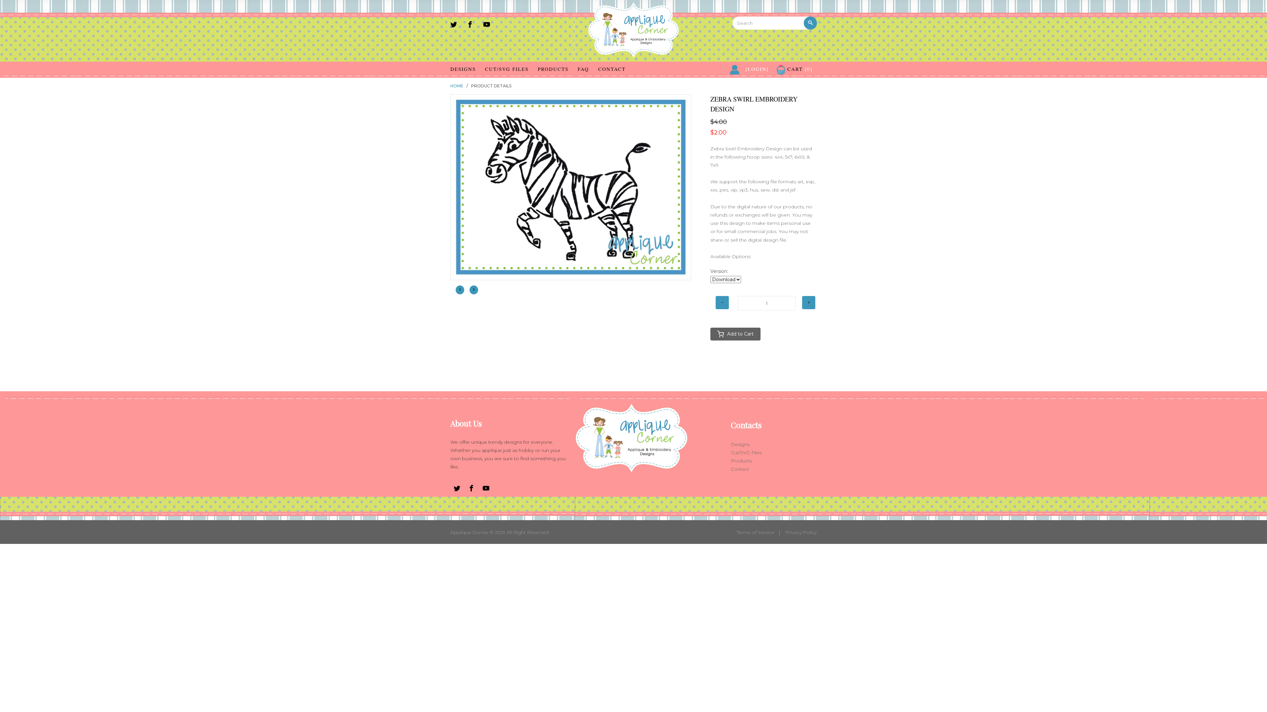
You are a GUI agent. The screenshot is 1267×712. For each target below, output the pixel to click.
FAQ (583, 69)
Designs (463, 69)
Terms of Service (755, 532)
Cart (799, 69)
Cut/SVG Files (507, 69)
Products (553, 69)
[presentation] (460, 289)
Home (456, 85)
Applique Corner (469, 532)
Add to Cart (740, 334)
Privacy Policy (801, 532)
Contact (612, 69)
